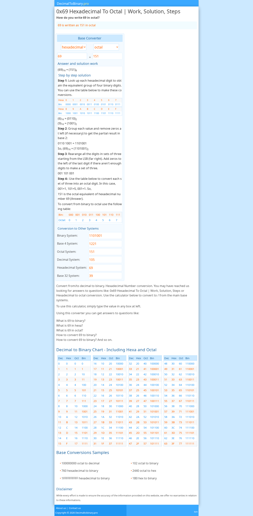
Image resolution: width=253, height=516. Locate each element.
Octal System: (66, 252)
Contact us (75, 508)
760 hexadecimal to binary (79, 471)
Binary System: (67, 235)
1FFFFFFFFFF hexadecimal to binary (85, 478)
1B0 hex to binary (144, 478)
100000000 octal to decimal (80, 463)
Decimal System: (68, 260)
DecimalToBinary (73, 3)
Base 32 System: (68, 276)
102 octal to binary (145, 463)
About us (61, 508)
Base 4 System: (67, 243)
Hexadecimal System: (72, 267)
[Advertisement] (27, 89)
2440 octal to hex (144, 471)
